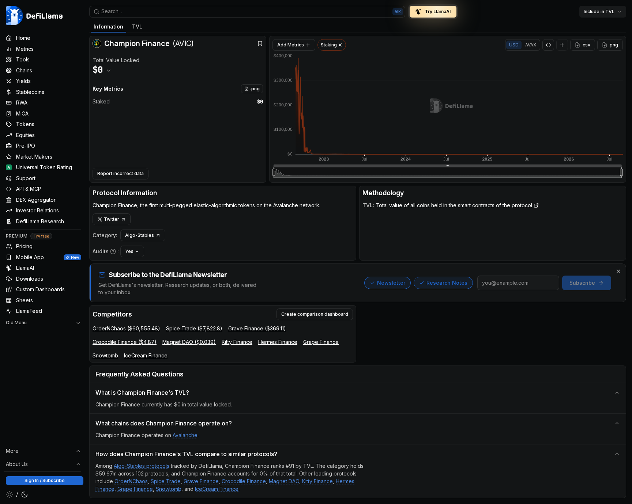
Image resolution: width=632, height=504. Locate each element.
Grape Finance (321, 342)
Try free (41, 236)
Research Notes (446, 283)
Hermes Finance (277, 342)
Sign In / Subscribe (45, 480)
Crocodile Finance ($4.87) (125, 342)
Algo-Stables (139, 235)
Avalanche (185, 435)
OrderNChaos (131, 481)
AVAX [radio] (530, 45)
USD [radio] (514, 45)
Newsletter (391, 283)
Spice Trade (166, 481)
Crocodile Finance (244, 481)
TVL (137, 26)
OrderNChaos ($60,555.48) (126, 328)
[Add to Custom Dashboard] (562, 45)
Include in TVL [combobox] (599, 11)
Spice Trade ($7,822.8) (194, 328)
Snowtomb (105, 355)
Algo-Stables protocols (141, 466)
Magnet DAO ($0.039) (189, 342)
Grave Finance (201, 481)
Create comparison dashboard (314, 314)
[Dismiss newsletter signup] (618, 271)
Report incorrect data (120, 173)
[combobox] (247, 12)
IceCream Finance (146, 355)
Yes (129, 251)
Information (108, 26)
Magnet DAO (284, 481)
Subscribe (582, 283)
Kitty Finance (237, 342)
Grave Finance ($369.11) (257, 328)
